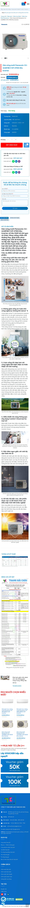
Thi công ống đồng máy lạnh (8, 852)
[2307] (26, 145)
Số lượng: (3, 139)
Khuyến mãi (3, 889)
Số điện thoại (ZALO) (7, 193)
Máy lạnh (9, 16)
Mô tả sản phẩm (4, 217)
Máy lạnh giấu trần (9, 12)
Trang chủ (3, 16)
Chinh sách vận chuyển (6, 874)
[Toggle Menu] (28, 4)
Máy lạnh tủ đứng (17, 12)
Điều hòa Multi (25, 12)
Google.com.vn (16, 829)
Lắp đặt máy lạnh (5, 849)
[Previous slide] (2, 58)
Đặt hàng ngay (11, 145)
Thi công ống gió (5, 857)
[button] (6, 58)
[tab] (4, 218)
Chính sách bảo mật (6, 869)
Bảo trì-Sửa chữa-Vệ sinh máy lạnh (9, 859)
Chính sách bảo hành (6, 871)
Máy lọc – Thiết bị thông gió (7, 845)
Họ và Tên (5, 188)
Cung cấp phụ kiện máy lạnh (8, 847)
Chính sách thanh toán (6, 876)
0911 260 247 (17, 158)
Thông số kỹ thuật (14, 217)
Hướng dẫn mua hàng (6, 879)
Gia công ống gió (5, 854)
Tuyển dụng (3, 891)
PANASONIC (15, 116)
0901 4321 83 (17, 169)
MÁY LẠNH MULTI (16, 119)
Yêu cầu (4, 199)
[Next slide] (28, 58)
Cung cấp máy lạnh (5, 842)
